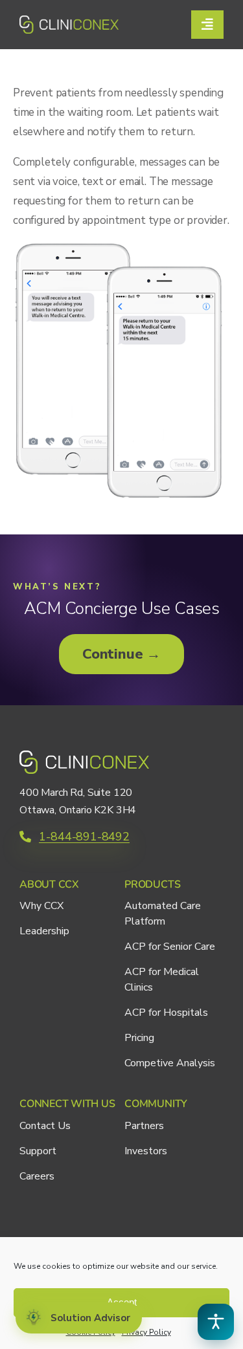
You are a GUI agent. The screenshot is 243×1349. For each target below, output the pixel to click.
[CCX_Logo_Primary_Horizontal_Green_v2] (69, 21)
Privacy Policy (146, 1332)
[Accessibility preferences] (216, 1322)
